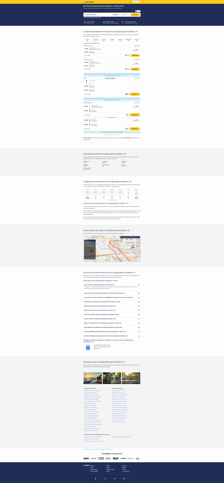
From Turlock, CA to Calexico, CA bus (119, 418)
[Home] (88, 2)
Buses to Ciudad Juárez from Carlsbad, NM (92, 397)
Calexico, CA (136, 237)
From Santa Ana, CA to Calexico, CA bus (120, 415)
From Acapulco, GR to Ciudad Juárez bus (92, 390)
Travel (107, 471)
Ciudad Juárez (126, 237)
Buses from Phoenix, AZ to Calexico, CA (120, 409)
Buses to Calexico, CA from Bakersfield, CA (120, 394)
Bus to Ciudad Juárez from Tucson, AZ (91, 430)
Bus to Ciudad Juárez (100, 449)
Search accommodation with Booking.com (92, 17)
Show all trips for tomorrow (112, 134)
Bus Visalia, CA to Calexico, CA (118, 420)
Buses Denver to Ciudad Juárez (90, 405)
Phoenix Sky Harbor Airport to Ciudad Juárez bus (93, 441)
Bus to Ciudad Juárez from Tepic (90, 426)
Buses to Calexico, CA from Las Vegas (119, 405)
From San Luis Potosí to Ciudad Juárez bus (92, 422)
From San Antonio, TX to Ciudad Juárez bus (92, 420)
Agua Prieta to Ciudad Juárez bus (90, 392)
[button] (133, 247)
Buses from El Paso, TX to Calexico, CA (119, 401)
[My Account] (130, 2)
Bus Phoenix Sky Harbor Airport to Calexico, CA (121, 436)
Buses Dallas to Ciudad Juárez (90, 403)
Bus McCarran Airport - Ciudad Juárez (91, 439)
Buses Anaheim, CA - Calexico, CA (118, 390)
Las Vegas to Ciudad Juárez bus (90, 418)
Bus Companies (94, 471)
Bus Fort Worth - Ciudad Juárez (90, 409)
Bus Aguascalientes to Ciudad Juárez (91, 394)
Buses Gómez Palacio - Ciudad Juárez (91, 411)
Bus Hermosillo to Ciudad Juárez (90, 413)
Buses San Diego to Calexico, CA (118, 413)
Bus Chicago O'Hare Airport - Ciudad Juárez (92, 436)
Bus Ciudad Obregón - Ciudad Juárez (91, 399)
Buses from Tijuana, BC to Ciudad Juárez (92, 428)
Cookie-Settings (110, 469)
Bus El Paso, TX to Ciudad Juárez (90, 407)
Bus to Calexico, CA (109, 449)
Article (124, 469)
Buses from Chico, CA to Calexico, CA (119, 399)
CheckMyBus (85, 449)
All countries (125, 471)
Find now (135, 55)
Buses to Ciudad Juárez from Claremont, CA (92, 401)
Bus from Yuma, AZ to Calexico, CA (119, 422)
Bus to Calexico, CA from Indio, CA (119, 403)
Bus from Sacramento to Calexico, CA (119, 411)
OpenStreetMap (133, 261)
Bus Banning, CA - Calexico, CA (118, 397)
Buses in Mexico (92, 449)
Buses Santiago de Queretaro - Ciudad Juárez (93, 424)
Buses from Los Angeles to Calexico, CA (120, 407)
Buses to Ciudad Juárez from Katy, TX (91, 415)
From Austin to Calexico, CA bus (118, 392)
